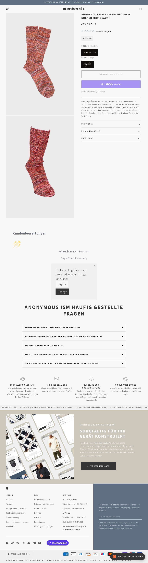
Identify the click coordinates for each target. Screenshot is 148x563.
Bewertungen (39, 522)
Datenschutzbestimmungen (109, 528)
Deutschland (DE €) (17, 554)
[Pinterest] (17, 543)
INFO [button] (36, 495)
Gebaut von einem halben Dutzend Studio (111, 560)
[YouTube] (39, 543)
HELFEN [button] (9, 495)
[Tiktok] (12, 543)
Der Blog (37, 513)
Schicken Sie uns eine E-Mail (74, 517)
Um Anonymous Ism (90, 131)
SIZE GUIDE (87, 38)
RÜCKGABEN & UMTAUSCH (73, 522)
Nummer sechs (127, 101)
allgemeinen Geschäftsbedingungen (121, 525)
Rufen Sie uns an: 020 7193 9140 (75, 504)
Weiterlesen (86, 116)
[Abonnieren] (139, 516)
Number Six (13, 560)
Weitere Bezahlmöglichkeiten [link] (93, 91)
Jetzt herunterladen (98, 466)
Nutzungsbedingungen (43, 526)
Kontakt (9, 499)
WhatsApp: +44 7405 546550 (73, 508)
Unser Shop (87, 138)
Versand (9, 504)
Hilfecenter (10, 526)
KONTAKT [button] (67, 495)
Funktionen (87, 124)
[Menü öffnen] (10, 9)
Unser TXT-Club (40, 508)
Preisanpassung (12, 517)
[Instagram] (23, 543)
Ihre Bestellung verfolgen (16, 513)
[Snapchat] (28, 543)
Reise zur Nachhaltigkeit (43, 504)
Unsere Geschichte (42, 499)
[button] (127, 556)
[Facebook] (7, 543)
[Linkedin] (34, 543)
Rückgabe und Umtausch (16, 508)
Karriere (37, 517)
